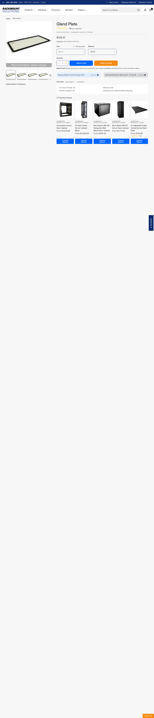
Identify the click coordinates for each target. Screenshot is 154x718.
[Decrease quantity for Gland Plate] (59, 63)
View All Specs (69, 82)
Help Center (113, 2)
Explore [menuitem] (81, 10)
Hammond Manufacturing (63, 121)
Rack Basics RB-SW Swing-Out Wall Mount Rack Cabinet (102, 128)
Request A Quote (145, 2)
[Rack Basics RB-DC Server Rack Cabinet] (120, 109)
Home (8, 18)
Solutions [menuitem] (42, 10)
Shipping (60, 41)
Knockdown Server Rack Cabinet (64, 127)
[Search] (139, 10)
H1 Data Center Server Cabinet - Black (81, 128)
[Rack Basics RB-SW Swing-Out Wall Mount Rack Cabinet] (102, 109)
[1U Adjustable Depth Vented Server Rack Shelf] (139, 109)
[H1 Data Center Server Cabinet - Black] (83, 109)
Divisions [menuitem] (56, 10)
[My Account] (145, 10)
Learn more (93, 75)
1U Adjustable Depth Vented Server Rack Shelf (139, 128)
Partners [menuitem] (69, 10)
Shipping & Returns (128, 2)
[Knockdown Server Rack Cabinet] (65, 109)
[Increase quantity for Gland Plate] (66, 63)
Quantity (60, 58)
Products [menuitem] (29, 10)
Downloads (80, 82)
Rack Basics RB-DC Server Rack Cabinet (120, 127)
